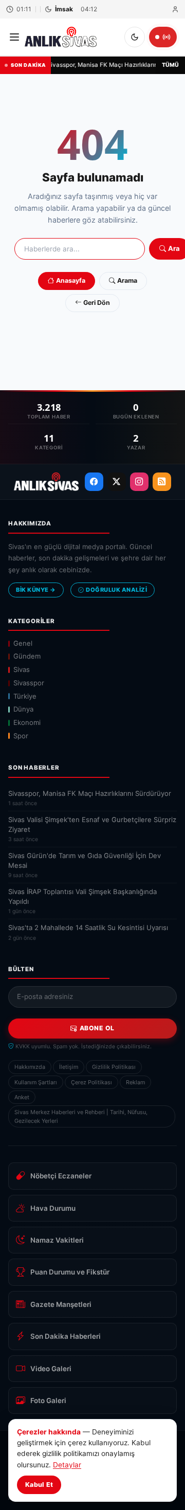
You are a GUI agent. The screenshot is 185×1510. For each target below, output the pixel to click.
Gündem (27, 656)
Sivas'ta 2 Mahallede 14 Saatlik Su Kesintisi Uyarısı (88, 932)
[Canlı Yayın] (163, 37)
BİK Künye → (36, 589)
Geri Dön (96, 302)
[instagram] (139, 481)
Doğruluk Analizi (116, 589)
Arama (127, 280)
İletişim (68, 1066)
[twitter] (116, 481)
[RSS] (162, 481)
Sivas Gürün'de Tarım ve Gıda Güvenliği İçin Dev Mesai (84, 865)
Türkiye (24, 696)
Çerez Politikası (91, 1082)
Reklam (135, 1082)
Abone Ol (97, 1028)
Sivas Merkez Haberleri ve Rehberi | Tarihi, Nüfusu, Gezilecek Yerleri (80, 1116)
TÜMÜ (170, 65)
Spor (20, 736)
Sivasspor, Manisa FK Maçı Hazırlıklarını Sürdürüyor (89, 798)
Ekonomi (27, 722)
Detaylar (67, 1465)
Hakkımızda (29, 1066)
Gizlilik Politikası (114, 1066)
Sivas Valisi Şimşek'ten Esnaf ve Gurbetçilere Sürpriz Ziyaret (92, 829)
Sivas (21, 669)
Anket (21, 1097)
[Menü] (14, 37)
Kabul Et (39, 1484)
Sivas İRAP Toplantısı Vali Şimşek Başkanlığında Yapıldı (82, 901)
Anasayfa (70, 280)
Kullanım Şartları (35, 1082)
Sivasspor (28, 683)
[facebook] (94, 481)
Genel (22, 643)
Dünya (23, 709)
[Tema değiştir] (134, 37)
